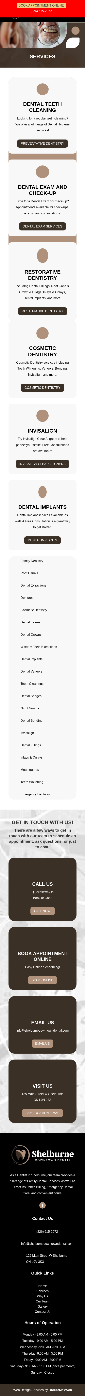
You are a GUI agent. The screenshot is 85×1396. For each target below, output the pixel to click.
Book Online (42, 980)
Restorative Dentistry (42, 311)
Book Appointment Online (41, 5)
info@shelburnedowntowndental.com (42, 1030)
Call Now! (42, 911)
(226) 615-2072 (41, 11)
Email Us (42, 1043)
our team (38, 836)
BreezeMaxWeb (60, 1390)
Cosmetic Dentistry (42, 387)
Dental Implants (42, 540)
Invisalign (27, 733)
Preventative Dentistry (42, 143)
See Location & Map (43, 1113)
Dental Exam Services (42, 226)
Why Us (42, 1296)
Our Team (42, 1301)
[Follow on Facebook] (42, 1205)
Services (42, 1291)
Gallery (43, 1306)
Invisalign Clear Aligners (42, 464)
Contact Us (42, 1311)
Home (42, 1286)
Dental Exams (30, 622)
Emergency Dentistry (35, 794)
